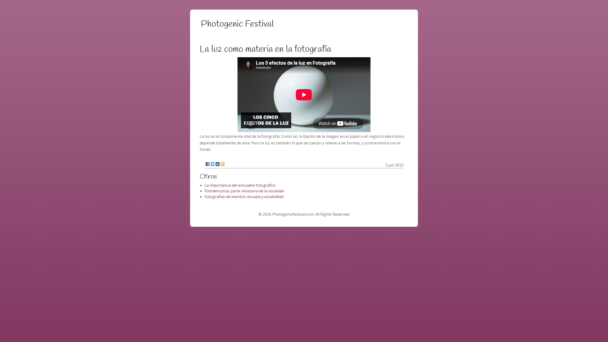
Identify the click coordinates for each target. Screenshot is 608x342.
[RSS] (222, 164)
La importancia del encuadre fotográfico (240, 185)
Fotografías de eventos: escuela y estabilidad (244, 196)
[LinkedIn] (217, 164)
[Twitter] (212, 164)
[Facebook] (207, 164)
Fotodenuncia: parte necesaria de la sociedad (244, 191)
